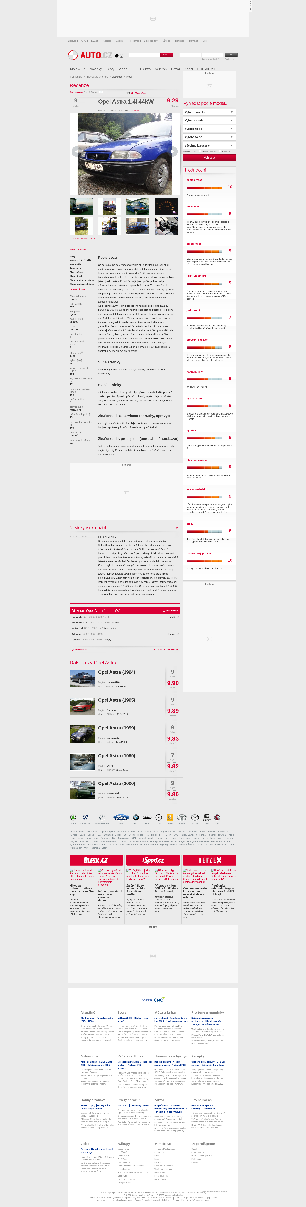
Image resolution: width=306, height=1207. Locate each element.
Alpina (103, 832)
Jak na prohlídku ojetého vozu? (131, 1166)
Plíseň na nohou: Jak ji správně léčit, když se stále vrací (170, 1123)
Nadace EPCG (179, 1065)
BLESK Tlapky (88, 1105)
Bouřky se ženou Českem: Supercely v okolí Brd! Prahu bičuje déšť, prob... (97, 1033)
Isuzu (73, 838)
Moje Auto (77, 69)
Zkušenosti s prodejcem (82, 284)
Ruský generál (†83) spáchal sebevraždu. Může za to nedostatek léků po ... (96, 1039)
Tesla (211, 844)
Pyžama (158, 1162)
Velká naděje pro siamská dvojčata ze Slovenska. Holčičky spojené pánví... (207, 1030)
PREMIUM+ (206, 69)
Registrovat (230, 59)
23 (102, 798)
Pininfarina (204, 841)
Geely (168, 835)
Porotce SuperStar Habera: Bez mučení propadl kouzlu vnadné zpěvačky (168, 1027)
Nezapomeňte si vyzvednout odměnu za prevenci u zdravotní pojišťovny (170, 1129)
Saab (112, 844)
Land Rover (185, 838)
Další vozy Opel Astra (93, 662)
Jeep (96, 838)
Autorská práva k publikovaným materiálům (107, 1198)
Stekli (110, 765)
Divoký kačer (104, 1105)
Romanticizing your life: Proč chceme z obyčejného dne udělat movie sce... (134, 1117)
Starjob (194, 1149)
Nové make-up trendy (177, 1021)
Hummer (212, 835)
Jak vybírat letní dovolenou (205, 1024)
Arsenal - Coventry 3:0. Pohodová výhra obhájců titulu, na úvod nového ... (134, 1027)
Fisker (154, 835)
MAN (219, 838)
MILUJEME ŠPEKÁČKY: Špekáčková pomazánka (207, 1036)
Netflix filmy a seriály (91, 1109)
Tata (198, 844)
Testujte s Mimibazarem (164, 1149)
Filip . (171, 634)
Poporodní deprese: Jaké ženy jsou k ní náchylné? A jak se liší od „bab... (170, 1117)
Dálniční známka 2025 (99, 1065)
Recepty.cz (134, 41)
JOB (172, 617)
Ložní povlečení (161, 1176)
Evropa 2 (195, 1162)
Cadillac (181, 832)
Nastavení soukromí (105, 1200)
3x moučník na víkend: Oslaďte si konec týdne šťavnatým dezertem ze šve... (207, 1076)
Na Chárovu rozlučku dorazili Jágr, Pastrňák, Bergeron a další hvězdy (95, 1164)
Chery (202, 832)
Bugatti (164, 832)
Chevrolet (211, 832)
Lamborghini (162, 838)
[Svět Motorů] (228, 69)
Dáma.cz (193, 41)
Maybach (74, 841)
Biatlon (138, 1018)
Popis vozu (75, 268)
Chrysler (222, 832)
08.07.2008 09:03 (87, 634)
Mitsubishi (135, 841)
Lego (156, 1159)
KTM (133, 838)
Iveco (80, 838)
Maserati (228, 838)
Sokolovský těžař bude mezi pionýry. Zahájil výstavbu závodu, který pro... (170, 1076)
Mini (126, 841)
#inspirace (123, 1105)
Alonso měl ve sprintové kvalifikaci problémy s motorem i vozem (95, 1082)
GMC (176, 835)
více (205, 41)
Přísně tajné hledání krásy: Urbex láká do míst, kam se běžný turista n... (97, 1126)
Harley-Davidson (189, 835)
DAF (100, 835)
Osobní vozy (123, 1156)
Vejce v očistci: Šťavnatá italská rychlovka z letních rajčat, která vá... (207, 1082)
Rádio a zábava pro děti (201, 1156)
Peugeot (192, 841)
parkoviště (113, 682)
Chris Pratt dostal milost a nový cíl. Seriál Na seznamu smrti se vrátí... (132, 1085)
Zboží (188, 69)
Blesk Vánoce (88, 1018)
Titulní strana (76, 77)
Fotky (72, 256)
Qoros (73, 844)
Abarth (73, 832)
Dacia (82, 835)
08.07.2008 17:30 (91, 622)
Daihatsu (108, 835)
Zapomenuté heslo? (210, 59)
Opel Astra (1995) (116, 700)
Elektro (145, 69)
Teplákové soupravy (163, 1169)
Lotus (212, 838)
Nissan (167, 841)
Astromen (76, 92)
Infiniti (231, 835)
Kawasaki (105, 838)
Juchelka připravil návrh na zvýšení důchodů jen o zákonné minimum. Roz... (169, 1082)
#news (146, 1105)
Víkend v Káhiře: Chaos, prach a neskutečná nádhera (95, 1114)
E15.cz (94, 41)
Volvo (87, 848)
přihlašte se (134, 111)
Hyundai (222, 835)
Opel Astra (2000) (116, 783)
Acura (82, 832)
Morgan (145, 841)
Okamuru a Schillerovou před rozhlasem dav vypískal (93, 1170)
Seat (207, 823)
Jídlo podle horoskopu (213, 1065)
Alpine (112, 832)
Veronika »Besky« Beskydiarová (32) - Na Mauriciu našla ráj (208, 1042)
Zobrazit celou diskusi (167, 650)
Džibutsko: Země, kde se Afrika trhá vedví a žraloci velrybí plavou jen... (96, 1120)
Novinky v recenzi (89, 527)
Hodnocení (194, 170)
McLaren (94, 841)
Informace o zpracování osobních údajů (191, 1198)
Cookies (214, 1198)
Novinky (96, 69)
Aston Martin (123, 832)
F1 (134, 69)
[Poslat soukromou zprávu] (101, 92)
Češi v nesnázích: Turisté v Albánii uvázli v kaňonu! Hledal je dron (169, 1033)
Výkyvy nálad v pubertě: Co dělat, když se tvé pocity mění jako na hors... (208, 1114)
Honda (202, 835)
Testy (110, 69)
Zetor (104, 848)
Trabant (228, 844)
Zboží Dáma (123, 1159)
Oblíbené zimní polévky (203, 1062)
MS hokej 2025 (125, 1018)
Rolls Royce (94, 844)
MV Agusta (156, 841)
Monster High (160, 1152)
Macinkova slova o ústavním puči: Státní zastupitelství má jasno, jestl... (170, 1039)
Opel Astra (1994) (116, 672)
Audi (147, 823)
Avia (140, 832)
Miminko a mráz (213, 1021)
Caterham (192, 832)
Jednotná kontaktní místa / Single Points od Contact (157, 1200)
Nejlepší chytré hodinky (130, 1062)
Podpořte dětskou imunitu (167, 1105)
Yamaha (96, 848)
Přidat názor (140, 93)
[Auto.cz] (90, 59)
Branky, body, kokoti (102, 1149)
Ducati (132, 835)
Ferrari (140, 835)
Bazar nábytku (160, 1179)
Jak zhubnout (161, 1018)
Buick (172, 832)
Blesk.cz (72, 41)
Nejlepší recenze (209, 151)
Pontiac (214, 841)
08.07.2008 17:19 (88, 628)
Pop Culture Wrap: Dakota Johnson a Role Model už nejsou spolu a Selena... (134, 1123)
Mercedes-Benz (102, 823)
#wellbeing (135, 1105)
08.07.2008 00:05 (87, 639)
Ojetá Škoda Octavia (126, 1179)
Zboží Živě (122, 1152)
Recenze (79, 85)
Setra (135, 844)
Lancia (174, 838)
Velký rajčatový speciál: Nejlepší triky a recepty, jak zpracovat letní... (208, 1071)
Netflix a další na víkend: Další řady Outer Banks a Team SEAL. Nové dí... (134, 1080)
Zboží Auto (122, 1176)
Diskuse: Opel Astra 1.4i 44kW (96, 611)
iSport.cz (107, 41)
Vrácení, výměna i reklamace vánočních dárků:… (110, 896)
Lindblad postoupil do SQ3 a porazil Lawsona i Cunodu (96, 1071)
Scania (120, 844)
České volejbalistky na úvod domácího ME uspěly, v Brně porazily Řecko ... (134, 1033)
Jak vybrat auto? (125, 1183)
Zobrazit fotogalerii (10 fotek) (82, 238)
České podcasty (198, 1152)
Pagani (182, 841)
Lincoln (204, 838)
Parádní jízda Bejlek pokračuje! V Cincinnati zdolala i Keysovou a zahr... (134, 1039)
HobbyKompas (124, 1169)
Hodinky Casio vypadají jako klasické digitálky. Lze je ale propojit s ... (134, 1074)
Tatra (204, 844)
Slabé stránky (77, 276)
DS (125, 835)
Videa (123, 69)
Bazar (175, 69)
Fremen (111, 710)
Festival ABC (209, 1109)
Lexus (196, 838)
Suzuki (182, 844)
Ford (121, 823)
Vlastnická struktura (124, 1200)
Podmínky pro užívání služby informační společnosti (150, 1198)
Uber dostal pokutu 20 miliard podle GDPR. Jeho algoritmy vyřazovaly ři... (170, 1071)
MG (119, 841)
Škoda (73, 823)
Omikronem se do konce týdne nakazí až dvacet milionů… (195, 893)
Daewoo (91, 835)
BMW (135, 823)
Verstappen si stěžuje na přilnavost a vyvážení (96, 1076)
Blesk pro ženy (151, 41)
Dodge (118, 835)
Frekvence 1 (196, 1159)
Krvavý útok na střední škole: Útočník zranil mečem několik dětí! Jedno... (97, 1027)
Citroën (74, 835)
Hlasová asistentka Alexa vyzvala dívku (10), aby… (82, 890)
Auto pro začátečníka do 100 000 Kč (133, 1172)
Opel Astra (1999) (116, 727)
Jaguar (88, 838)
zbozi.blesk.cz (124, 1162)
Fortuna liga (86, 1152)
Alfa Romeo (92, 832)
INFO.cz (91, 1021)
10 (102, 714)
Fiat (217, 823)
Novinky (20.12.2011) (80, 260)
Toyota (182, 823)
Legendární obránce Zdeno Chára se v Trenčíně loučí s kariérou (97, 1158)
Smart (143, 844)
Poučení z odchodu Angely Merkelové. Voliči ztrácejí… (222, 890)
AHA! (83, 41)
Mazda (195, 823)
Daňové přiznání (162, 1062)
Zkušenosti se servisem (82, 280)
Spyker (151, 844)
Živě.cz (166, 41)
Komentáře (75, 264)
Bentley (147, 832)
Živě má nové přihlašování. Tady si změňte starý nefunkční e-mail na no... (207, 1120)
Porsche (224, 841)
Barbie (157, 1156)
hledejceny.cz (123, 1149)
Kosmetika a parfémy (163, 1166)
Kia (113, 838)
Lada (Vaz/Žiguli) (146, 838)
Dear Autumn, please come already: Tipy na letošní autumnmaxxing (133, 1111)
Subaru (173, 844)
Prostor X (86, 1149)
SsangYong (162, 844)
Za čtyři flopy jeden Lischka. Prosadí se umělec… (136, 890)
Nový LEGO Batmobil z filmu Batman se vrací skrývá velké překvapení (207, 1126)
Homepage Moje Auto (97, 77)
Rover (105, 844)
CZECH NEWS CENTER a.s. (128, 1193)
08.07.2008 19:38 (91, 617)
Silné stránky (76, 272)
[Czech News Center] (159, 999)
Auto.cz (119, 41)
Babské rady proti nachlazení (169, 1109)
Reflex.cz (179, 41)
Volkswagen (85, 823)
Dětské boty (159, 1172)
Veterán (161, 69)
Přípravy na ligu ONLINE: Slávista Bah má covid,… (166, 888)
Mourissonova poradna (203, 1105)
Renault (170, 823)
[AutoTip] (235, 69)
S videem (226, 151)
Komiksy (196, 1109)
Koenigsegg (123, 838)
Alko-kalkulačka (89, 1062)
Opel (159, 823)
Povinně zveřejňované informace (195, 1200)
